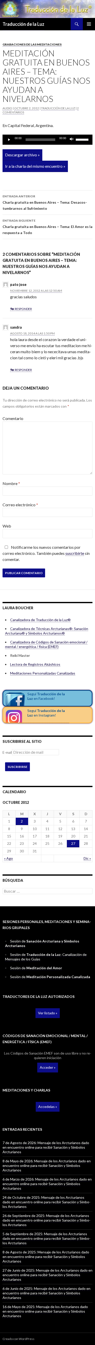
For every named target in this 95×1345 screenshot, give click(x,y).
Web (7, 525)
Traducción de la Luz (23, 24)
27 (73, 843)
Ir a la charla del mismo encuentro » (35, 166)
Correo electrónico (20, 504)
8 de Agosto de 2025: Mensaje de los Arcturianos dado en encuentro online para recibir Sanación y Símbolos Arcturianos (46, 1256)
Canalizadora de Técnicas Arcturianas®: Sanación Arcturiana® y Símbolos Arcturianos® (46, 630)
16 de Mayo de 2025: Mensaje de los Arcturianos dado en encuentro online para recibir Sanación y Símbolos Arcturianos (45, 1311)
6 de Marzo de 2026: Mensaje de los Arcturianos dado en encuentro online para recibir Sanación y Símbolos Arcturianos (47, 1183)
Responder (23, 309)
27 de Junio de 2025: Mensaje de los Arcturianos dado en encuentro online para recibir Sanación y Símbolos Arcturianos (47, 1274)
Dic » (87, 858)
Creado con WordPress (18, 1339)
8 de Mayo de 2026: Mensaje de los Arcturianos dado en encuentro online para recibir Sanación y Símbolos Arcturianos (47, 1165)
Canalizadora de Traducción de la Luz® (40, 620)
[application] (47, 140)
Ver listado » (47, 1013)
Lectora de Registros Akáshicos (35, 664)
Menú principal (89, 24)
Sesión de (36, 968)
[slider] (83, 139)
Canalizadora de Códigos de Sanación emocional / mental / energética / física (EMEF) (46, 644)
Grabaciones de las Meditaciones (32, 44)
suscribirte (74, 553)
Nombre (11, 483)
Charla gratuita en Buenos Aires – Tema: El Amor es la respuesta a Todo (47, 227)
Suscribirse (17, 767)
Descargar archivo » (22, 154)
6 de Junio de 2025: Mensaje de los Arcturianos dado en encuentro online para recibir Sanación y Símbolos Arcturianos (46, 1293)
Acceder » (47, 1067)
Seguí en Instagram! (46, 712)
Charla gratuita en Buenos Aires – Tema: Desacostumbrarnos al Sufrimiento (45, 202)
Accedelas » (47, 1106)
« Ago (8, 858)
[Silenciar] (71, 139)
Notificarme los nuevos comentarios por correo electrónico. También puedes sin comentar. (46, 553)
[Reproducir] (9, 139)
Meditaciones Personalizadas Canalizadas (42, 673)
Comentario (13, 418)
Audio (7, 108)
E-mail (7, 752)
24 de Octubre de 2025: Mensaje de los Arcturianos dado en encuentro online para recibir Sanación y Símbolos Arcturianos (46, 1202)
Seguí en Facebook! (46, 696)
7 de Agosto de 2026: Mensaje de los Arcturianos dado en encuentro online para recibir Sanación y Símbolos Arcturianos (46, 1147)
